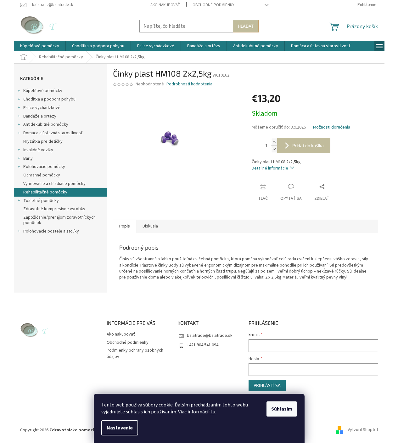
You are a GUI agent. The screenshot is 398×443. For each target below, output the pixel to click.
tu (212, 411)
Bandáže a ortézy (39, 116)
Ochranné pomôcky (41, 175)
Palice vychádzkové (41, 108)
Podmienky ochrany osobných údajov (135, 353)
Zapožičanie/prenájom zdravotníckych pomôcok (59, 220)
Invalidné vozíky (38, 150)
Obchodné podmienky (213, 5)
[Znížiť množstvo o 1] (274, 149)
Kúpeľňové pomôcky (42, 91)
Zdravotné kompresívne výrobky (54, 209)
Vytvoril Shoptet (363, 430)
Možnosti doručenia (331, 127)
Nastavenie (120, 427)
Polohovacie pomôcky (44, 167)
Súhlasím (281, 409)
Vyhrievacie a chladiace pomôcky (54, 184)
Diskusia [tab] (150, 226)
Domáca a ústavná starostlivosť (53, 133)
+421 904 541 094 (202, 345)
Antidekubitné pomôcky (45, 124)
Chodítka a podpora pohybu (49, 99)
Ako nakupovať (165, 5)
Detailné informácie (270, 168)
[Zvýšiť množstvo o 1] (274, 142)
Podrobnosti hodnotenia (189, 84)
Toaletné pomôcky (41, 201)
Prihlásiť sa (267, 385)
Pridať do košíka (308, 145)
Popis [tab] (124, 226)
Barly (28, 158)
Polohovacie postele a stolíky (51, 231)
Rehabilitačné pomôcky (45, 192)
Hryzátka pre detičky (43, 141)
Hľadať (246, 26)
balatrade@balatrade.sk (210, 335)
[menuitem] (39, 46)
